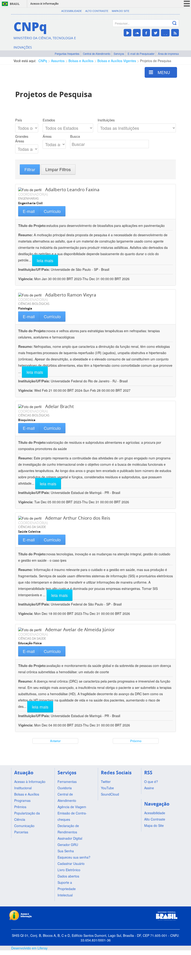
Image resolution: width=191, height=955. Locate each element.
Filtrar (29, 169)
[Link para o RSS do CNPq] (175, 32)
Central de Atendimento (96, 54)
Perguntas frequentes (67, 54)
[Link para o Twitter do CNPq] (155, 32)
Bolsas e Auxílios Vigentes (116, 60)
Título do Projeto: (32, 225)
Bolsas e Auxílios (80, 60)
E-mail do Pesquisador (141, 54)
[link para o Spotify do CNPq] (165, 32)
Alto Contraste (96, 11)
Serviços (119, 54)
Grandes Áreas (21, 138)
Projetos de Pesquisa (155, 60)
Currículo (52, 211)
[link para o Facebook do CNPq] (146, 32)
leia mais (45, 260)
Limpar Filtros (58, 169)
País (18, 120)
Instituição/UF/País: (34, 269)
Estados (49, 120)
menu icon (187, 4)
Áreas (47, 136)
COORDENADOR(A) (33, 194)
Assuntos (58, 60)
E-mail (29, 211)
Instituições (106, 120)
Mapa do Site (120, 11)
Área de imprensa (168, 54)
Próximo (135, 741)
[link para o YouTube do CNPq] (127, 32)
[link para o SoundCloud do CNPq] (137, 32)
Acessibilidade (71, 11)
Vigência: (26, 278)
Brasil (15, 4)
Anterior (55, 741)
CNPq (42, 60)
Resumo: (25, 234)
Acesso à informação (44, 4)
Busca (75, 136)
